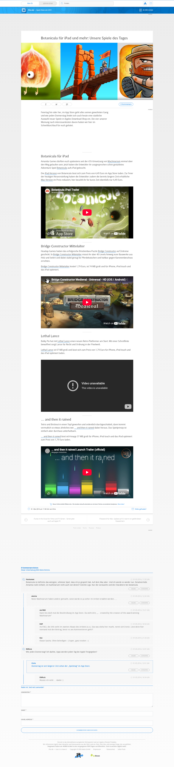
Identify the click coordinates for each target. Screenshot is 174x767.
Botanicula (62, 168)
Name (23, 710)
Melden (133, 589)
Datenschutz (111, 749)
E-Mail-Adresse (27, 719)
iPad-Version (51, 173)
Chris (34, 663)
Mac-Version (47, 180)
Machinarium (114, 161)
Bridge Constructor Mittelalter (67, 254)
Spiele (99, 528)
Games (92, 528)
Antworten (144, 589)
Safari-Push (121, 749)
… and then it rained (84, 427)
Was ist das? (121, 504)
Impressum (97, 749)
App (145, 3)
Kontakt (151, 3)
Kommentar (26, 692)
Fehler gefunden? (140, 509)
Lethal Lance (64, 341)
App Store (77, 528)
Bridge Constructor (107, 251)
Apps (85, 528)
